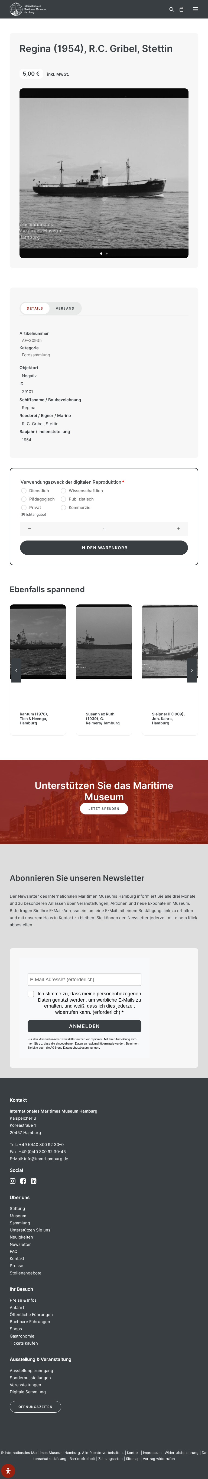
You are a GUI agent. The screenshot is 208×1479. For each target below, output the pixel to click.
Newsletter (20, 1244)
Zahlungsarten (110, 1458)
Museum (18, 1215)
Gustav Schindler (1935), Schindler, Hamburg (168, 718)
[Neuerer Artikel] (191, 682)
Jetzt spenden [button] (104, 809)
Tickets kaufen (24, 1343)
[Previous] (16, 682)
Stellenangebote (25, 1273)
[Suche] (169, 9)
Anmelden (84, 1026)
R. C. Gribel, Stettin (40, 423)
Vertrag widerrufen (159, 1458)
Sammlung (20, 1222)
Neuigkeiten (21, 1237)
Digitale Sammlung (28, 1391)
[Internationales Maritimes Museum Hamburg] (36, 9)
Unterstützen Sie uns (30, 1230)
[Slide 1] (101, 253)
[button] (195, 9)
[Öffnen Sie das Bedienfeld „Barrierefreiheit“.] (8, 1471)
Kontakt (17, 1258)
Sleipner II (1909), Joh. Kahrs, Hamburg (102, 718)
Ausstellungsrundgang (31, 1370)
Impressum (152, 1452)
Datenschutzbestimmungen (81, 1047)
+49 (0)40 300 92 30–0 (41, 1144)
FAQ (13, 1251)
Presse (16, 1265)
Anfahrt (17, 1307)
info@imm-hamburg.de (46, 1158)
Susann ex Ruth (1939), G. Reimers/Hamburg (37, 718)
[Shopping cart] (179, 9)
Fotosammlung (36, 354)
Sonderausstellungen (30, 1377)
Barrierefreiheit (82, 1458)
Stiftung (17, 1208)
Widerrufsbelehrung (182, 1452)
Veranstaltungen (25, 1384)
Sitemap (132, 1458)
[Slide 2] (106, 253)
